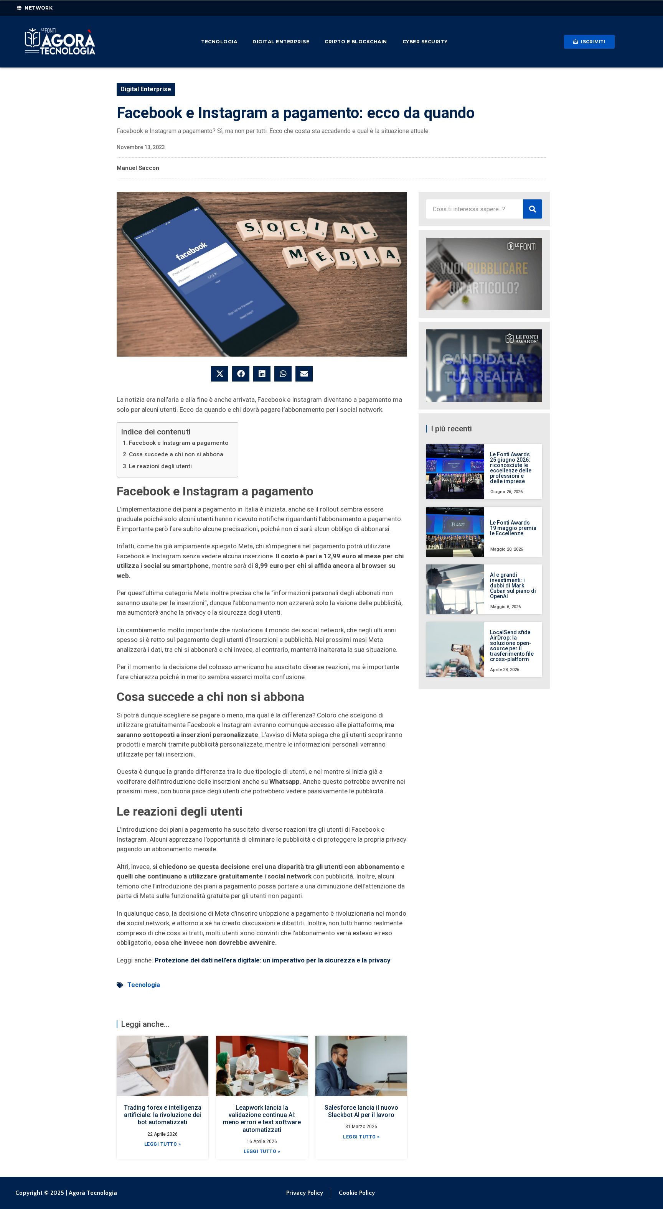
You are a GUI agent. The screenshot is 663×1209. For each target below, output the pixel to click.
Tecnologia (219, 41)
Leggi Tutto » (162, 1144)
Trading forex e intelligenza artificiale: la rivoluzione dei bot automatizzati (162, 1115)
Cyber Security (425, 41)
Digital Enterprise (280, 41)
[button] (219, 374)
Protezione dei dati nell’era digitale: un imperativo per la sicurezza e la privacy (273, 960)
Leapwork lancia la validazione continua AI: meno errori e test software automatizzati (262, 1118)
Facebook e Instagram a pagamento (178, 442)
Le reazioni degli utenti (160, 466)
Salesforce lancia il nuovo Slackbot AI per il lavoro (361, 1111)
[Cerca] (532, 209)
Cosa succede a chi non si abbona (176, 454)
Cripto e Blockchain (356, 41)
